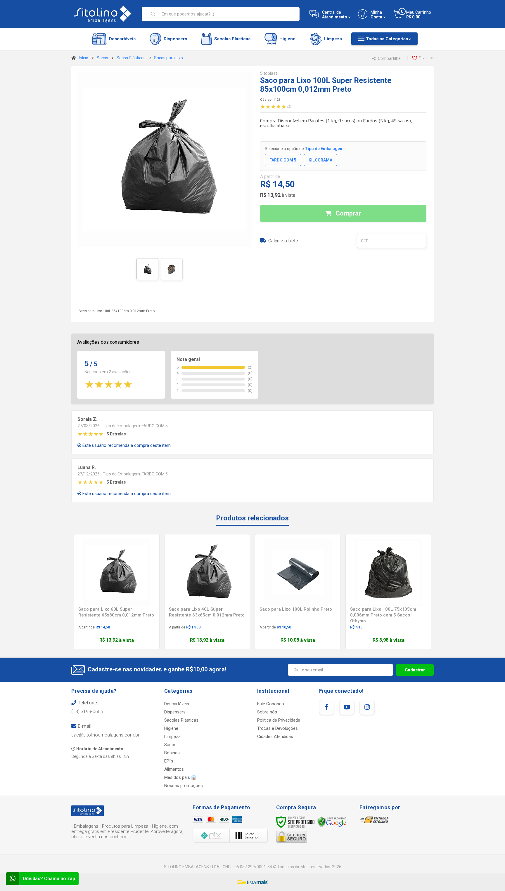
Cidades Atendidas (275, 736)
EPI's (168, 761)
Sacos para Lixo (168, 57)
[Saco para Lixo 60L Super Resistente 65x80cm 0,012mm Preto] (116, 591)
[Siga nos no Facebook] (326, 707)
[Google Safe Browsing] (332, 822)
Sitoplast (268, 73)
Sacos (102, 57)
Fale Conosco (270, 703)
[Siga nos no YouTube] (346, 707)
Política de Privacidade (278, 720)
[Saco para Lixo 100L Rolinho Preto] (297, 591)
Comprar (347, 213)
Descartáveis (176, 703)
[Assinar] (415, 670)
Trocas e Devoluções (277, 728)
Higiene (171, 728)
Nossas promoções (183, 785)
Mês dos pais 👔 (180, 777)
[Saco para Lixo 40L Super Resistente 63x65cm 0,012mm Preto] (207, 591)
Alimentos (174, 769)
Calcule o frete (283, 241)
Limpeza (172, 736)
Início (83, 57)
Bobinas (172, 752)
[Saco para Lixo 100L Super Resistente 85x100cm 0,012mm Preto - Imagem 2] (172, 269)
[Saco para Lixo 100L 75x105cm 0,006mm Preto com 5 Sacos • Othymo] (388, 591)
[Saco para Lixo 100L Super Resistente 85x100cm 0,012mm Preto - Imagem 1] (147, 269)
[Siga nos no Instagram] (367, 707)
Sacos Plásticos (131, 57)
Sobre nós (267, 712)
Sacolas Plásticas (181, 720)
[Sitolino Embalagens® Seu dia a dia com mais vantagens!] (102, 14)
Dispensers (175, 712)
